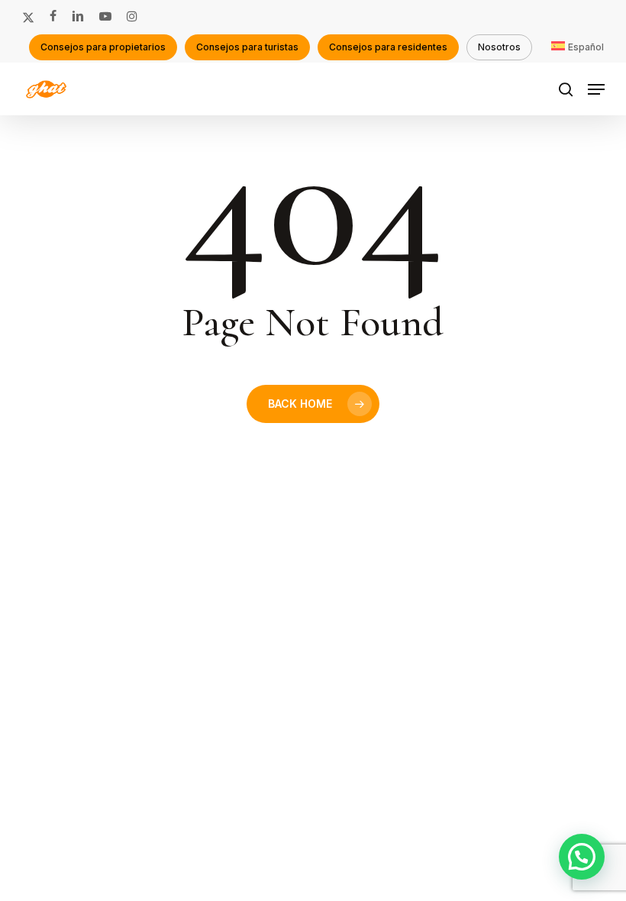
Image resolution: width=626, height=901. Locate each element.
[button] (596, 89)
